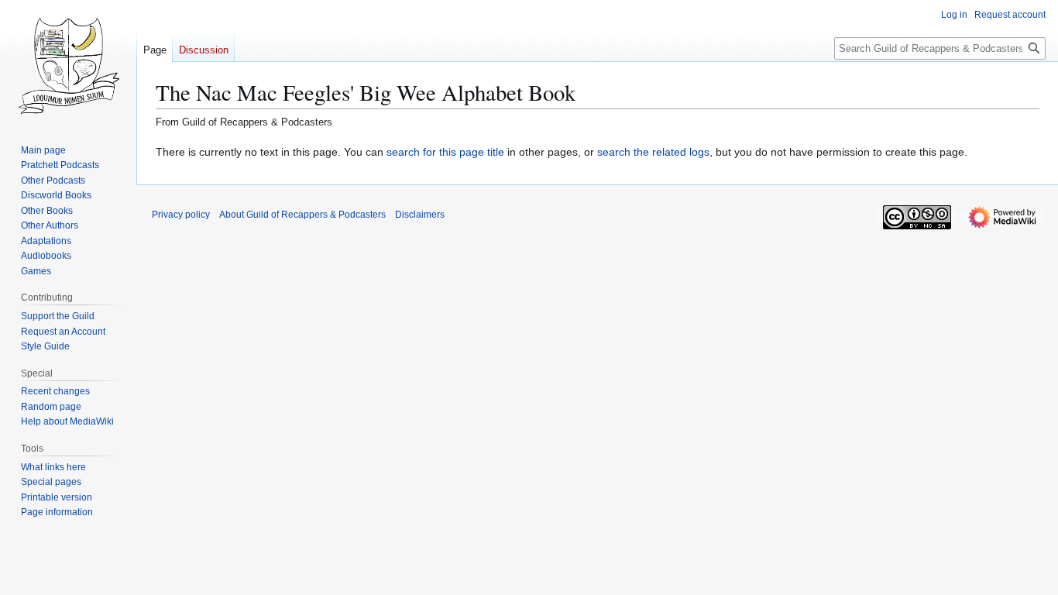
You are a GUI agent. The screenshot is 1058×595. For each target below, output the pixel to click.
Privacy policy (181, 214)
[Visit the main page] (68, 62)
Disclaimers (420, 214)
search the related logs (653, 152)
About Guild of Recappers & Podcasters (302, 214)
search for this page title (445, 152)
